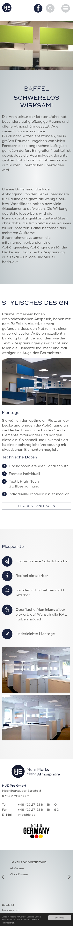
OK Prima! (59, 917)
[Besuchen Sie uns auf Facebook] (38, 9)
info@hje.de (26, 814)
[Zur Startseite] (7, 8)
